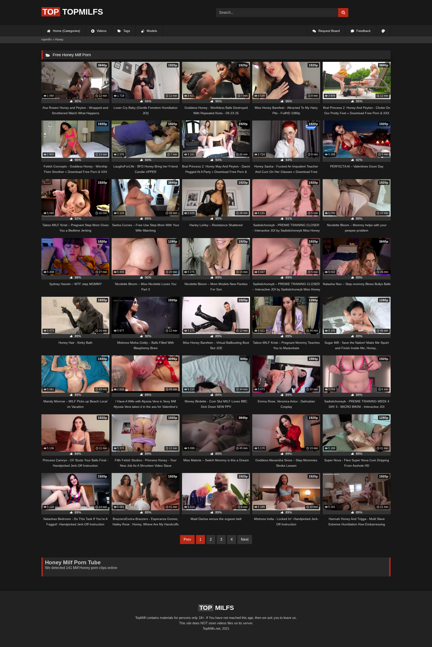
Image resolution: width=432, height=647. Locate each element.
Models (151, 31)
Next (244, 539)
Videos (101, 31)
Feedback (363, 31)
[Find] (343, 12)
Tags (126, 31)
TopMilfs (73, 11)
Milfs (216, 607)
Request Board (328, 31)
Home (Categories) (66, 31)
